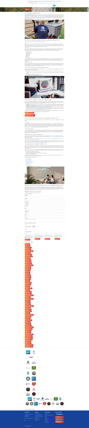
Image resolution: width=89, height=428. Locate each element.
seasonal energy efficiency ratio (41, 104)
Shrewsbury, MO (28, 311)
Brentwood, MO (28, 247)
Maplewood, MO (28, 293)
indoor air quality (47, 109)
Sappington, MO (28, 309)
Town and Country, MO (29, 327)
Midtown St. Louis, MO (29, 298)
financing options (52, 135)
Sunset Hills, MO (28, 325)
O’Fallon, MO (28, 300)
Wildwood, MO (28, 341)
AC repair (45, 50)
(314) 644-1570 (26, 416)
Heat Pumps (36, 417)
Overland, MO (28, 304)
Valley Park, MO (28, 330)
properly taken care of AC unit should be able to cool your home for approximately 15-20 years (40, 44)
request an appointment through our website (53, 189)
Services (46, 421)
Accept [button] (54, 5)
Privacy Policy (47, 422)
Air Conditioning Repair (29, 165)
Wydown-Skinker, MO (29, 346)
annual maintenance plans (30, 149)
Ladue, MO (27, 286)
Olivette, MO (28, 302)
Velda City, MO (28, 332)
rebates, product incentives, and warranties (46, 138)
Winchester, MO (28, 343)
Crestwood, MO (28, 261)
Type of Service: (27, 201)
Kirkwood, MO (28, 284)
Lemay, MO (27, 290)
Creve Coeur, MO (28, 263)
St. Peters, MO (28, 323)
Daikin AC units (52, 136)
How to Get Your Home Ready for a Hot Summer (30, 115)
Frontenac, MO (28, 277)
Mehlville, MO (28, 297)
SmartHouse (29, 16)
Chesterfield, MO (28, 254)
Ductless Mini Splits (28, 163)
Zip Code (26, 214)
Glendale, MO (28, 279)
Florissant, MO (28, 275)
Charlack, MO (28, 252)
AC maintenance (38, 147)
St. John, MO (28, 318)
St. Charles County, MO (29, 314)
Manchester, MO (28, 291)
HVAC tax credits (41, 75)
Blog (45, 417)
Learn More (26, 233)
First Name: (26, 195)
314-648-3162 (30, 111)
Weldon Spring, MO (29, 339)
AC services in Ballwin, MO (40, 16)
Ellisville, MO (28, 270)
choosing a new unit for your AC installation (49, 103)
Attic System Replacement (29, 162)
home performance (53, 119)
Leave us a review (59, 419)
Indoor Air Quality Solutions (29, 161)
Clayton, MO (28, 258)
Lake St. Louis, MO (28, 288)
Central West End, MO (29, 251)
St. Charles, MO (28, 316)
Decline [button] (57, 5)
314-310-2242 (44, 189)
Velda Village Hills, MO (29, 334)
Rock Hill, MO (28, 307)
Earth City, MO (28, 268)
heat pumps (34, 107)
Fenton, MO (27, 274)
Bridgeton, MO (28, 249)
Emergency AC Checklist (29, 112)
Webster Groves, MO (29, 337)
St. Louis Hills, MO (28, 320)
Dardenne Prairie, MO (29, 265)
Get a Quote (27, 9)
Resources (46, 418)
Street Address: (27, 211)
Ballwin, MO (27, 245)
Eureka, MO (27, 272)
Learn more (27, 239)
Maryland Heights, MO (29, 295)
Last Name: (26, 198)
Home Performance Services (39, 416)
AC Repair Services (28, 160)
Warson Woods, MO (29, 336)
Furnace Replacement (29, 158)
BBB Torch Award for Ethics (28, 126)
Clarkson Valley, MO (29, 256)
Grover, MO (27, 281)
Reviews (46, 416)
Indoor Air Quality (37, 418)
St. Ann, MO (27, 313)
